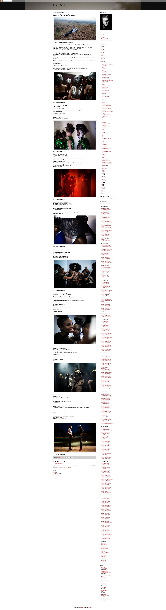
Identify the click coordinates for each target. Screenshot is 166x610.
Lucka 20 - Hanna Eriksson (105, 418)
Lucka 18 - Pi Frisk (104, 415)
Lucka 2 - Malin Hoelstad (105, 500)
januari (103, 180)
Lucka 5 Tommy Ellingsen (106, 138)
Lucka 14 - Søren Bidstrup (105, 374)
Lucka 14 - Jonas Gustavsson (106, 338)
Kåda (103, 117)
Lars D (55, 472)
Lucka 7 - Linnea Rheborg (105, 364)
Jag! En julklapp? (105, 75)
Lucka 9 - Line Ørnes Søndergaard (104, 368)
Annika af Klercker (104, 544)
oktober (103, 167)
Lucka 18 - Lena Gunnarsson (106, 487)
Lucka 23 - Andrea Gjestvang (106, 457)
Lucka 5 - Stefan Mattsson (105, 468)
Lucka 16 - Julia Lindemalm (106, 483)
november (104, 165)
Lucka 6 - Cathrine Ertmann (105, 214)
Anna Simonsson (104, 547)
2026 (102, 44)
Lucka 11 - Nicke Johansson (106, 406)
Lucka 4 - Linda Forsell (105, 502)
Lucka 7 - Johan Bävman (105, 506)
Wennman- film (104, 116)
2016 (102, 60)
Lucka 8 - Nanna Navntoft (105, 291)
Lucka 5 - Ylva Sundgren (105, 326)
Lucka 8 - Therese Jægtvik (105, 217)
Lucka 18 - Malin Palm (105, 450)
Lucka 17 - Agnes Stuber (105, 378)
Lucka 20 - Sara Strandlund (105, 523)
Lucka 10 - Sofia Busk (104, 257)
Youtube (102, 36)
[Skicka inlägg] (65, 457)
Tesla (103, 157)
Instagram (102, 37)
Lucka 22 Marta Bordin (106, 77)
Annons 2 (103, 110)
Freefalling (104, 156)
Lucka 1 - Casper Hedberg (105, 498)
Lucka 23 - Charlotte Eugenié (106, 386)
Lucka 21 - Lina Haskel (105, 384)
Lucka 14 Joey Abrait (105, 96)
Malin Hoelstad (104, 65)
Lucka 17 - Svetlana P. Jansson (106, 230)
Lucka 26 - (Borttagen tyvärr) (106, 531)
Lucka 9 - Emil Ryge (104, 218)
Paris (103, 129)
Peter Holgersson (104, 571)
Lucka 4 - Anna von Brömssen (106, 432)
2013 (102, 184)
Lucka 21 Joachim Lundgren (107, 78)
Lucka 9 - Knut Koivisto (105, 474)
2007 (102, 193)
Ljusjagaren (104, 122)
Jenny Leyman (103, 557)
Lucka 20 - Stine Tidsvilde (105, 309)
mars (103, 177)
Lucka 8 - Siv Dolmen (104, 254)
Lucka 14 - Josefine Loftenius (106, 480)
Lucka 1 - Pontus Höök (105, 392)
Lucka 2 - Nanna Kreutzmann (106, 246)
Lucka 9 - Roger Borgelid (105, 438)
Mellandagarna (104, 68)
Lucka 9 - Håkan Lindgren (105, 403)
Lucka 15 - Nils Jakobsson (105, 517)
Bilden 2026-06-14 (104, 577)
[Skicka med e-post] (67, 457)
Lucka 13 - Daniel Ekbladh (105, 514)
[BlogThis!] (68, 457)
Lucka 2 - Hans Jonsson (105, 322)
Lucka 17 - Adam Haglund (105, 449)
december (104, 62)
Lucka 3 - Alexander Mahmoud (106, 430)
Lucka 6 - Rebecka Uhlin (105, 434)
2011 (102, 187)
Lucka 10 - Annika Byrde (105, 220)
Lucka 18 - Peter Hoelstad (105, 380)
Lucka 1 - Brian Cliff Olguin (105, 245)
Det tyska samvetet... (104, 568)
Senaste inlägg (56, 465)
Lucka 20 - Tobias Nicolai (105, 234)
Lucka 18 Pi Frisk (105, 87)
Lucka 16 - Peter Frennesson (106, 229)
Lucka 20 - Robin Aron (105, 382)
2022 (102, 50)
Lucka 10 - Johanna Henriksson (106, 404)
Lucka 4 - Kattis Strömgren (105, 467)
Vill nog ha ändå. (105, 159)
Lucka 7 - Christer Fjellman (105, 400)
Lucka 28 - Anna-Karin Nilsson (106, 534)
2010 (102, 188)
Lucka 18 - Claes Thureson (105, 344)
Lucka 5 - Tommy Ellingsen (105, 398)
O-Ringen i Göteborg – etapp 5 (106, 572)
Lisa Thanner (103, 553)
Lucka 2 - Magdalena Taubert (106, 464)
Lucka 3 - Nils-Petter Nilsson (106, 395)
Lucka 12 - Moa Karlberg (105, 513)
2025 (102, 46)
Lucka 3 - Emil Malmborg (105, 501)
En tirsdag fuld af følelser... (105, 595)
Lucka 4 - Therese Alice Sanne (106, 249)
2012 (102, 185)
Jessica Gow (103, 559)
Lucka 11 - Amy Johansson (105, 334)
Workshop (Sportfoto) (104, 38)
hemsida (62, 418)
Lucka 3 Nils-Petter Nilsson (106, 151)
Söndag (103, 132)
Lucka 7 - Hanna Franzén (105, 329)
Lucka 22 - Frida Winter (105, 274)
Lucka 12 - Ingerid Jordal (105, 259)
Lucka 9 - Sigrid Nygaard (105, 332)
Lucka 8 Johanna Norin (106, 123)
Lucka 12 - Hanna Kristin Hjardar (106, 222)
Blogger (90, 607)
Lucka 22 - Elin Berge (104, 491)
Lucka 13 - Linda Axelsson (105, 373)
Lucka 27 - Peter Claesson (105, 533)
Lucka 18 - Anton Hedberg (105, 268)
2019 (102, 55)
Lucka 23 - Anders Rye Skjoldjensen (105, 239)
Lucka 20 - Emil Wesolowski (106, 346)
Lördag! (103, 84)
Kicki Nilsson (103, 545)
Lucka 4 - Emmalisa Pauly (105, 286)
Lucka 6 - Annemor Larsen (105, 289)
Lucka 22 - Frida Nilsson (105, 526)
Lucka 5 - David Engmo (105, 213)
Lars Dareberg (61, 4)
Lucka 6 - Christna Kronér (105, 399)
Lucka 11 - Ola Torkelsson (105, 441)
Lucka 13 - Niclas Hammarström (106, 224)
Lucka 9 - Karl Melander (105, 509)
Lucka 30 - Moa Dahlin (105, 537)
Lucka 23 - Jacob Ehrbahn (105, 422)
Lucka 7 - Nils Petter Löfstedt (106, 216)
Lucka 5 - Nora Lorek (104, 362)
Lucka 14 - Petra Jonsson (105, 515)
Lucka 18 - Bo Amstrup (105, 231)
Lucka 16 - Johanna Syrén (105, 412)
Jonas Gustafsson (104, 598)
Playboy (103, 154)
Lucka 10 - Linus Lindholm (105, 369)
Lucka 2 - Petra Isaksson (105, 394)
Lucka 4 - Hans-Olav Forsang (106, 360)
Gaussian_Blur (82, 607)
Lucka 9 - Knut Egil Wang (105, 293)
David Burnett (103, 587)
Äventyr (103, 120)
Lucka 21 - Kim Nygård (105, 235)
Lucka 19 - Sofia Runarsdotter (106, 345)
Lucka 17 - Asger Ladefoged (106, 267)
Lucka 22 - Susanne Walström (106, 456)
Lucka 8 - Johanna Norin (105, 402)
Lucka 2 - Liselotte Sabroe (105, 283)
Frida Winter (103, 549)
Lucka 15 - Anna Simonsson (106, 376)
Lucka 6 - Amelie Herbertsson (106, 505)
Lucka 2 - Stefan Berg (104, 358)
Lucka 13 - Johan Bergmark (106, 444)
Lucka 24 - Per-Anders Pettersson (107, 423)
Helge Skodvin (104, 88)
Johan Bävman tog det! (106, 148)
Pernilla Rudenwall (104, 548)
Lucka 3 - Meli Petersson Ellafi (106, 359)
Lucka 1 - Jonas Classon (105, 208)
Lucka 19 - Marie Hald (105, 381)
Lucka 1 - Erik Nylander (105, 282)
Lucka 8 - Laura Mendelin (105, 472)
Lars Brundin (103, 583)
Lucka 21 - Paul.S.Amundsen (106, 272)
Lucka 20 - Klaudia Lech (105, 271)
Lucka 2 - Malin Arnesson (105, 429)
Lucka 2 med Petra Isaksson (107, 162)
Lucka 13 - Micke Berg (105, 408)
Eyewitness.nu (104, 144)
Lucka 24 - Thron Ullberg (105, 388)
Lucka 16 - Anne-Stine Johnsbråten (105, 266)
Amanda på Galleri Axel (106, 160)
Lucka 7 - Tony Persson (105, 471)
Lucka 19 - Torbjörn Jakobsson (106, 522)
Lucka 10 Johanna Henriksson (107, 111)
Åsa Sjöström (103, 543)
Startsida (75, 465)
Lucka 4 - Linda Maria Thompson (106, 396)
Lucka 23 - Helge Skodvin (105, 350)
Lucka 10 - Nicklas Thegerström (106, 333)
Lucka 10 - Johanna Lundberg (106, 440)
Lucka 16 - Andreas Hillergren (106, 377)
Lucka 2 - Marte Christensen (106, 209)
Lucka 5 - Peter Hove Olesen (106, 287)
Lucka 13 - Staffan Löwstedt (106, 299)
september (104, 168)
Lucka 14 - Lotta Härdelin (105, 445)
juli (102, 171)
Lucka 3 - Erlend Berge (105, 285)
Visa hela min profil (56, 475)
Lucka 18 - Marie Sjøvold (105, 306)
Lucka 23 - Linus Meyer (105, 527)
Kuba (103, 141)
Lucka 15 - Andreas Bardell (105, 446)
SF (102, 119)
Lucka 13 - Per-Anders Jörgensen (107, 479)
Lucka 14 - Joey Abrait (105, 410)
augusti (103, 170)
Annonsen (103, 113)
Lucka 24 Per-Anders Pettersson (105, 72)
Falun (103, 107)
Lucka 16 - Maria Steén (105, 518)
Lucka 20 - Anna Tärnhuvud (106, 453)
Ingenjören (104, 93)
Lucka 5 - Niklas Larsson (105, 433)
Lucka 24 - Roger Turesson (105, 240)
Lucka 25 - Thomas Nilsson (105, 530)
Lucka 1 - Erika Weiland (105, 321)
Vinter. (102, 591)
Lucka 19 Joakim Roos (106, 85)
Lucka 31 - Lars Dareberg (105, 538)
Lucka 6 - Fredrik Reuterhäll (106, 363)
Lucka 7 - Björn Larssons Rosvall (106, 290)
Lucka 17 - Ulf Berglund (105, 484)
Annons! (103, 143)
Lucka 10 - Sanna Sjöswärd (106, 510)
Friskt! (103, 130)
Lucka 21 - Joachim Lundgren (106, 419)
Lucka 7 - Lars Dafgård (105, 436)
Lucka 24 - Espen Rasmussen (106, 316)
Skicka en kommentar (58, 463)
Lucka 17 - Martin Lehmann (105, 305)
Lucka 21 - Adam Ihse (104, 454)
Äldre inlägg (93, 465)
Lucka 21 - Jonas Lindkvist (105, 525)
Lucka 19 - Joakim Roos (105, 416)
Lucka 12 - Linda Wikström (105, 407)
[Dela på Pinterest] (72, 457)
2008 (102, 191)
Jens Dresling (103, 594)
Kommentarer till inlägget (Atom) (65, 467)
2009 (102, 190)
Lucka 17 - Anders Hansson (106, 519)
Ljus (102, 135)
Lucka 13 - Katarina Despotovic (106, 337)
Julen (103, 70)
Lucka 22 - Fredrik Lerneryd (106, 385)
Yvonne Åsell (103, 556)
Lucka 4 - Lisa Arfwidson (105, 212)
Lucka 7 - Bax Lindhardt (105, 253)
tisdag (103, 67)
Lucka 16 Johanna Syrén (106, 91)
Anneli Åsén (103, 551)
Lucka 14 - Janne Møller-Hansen (106, 262)
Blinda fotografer (105, 153)
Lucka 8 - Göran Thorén (105, 330)
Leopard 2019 (103, 584)
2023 (102, 49)
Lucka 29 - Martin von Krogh (106, 535)
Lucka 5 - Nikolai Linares (105, 250)
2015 (102, 61)
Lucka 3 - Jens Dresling (105, 210)
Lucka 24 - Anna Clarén (105, 529)
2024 (102, 47)
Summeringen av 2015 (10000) (107, 64)
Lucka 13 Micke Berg (105, 104)
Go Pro (103, 101)
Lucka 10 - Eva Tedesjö (105, 294)
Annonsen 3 (104, 102)
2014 (102, 182)
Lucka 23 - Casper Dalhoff (105, 315)
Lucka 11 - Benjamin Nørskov (106, 221)
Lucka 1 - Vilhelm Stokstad (105, 428)
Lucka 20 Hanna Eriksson (106, 82)
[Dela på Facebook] (70, 457)
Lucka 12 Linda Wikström (106, 105)
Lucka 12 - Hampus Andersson (106, 372)
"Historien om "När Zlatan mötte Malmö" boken (107, 81)
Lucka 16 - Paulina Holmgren (106, 448)
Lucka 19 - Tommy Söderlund (106, 308)
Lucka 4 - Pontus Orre (104, 325)
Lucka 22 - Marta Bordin (105, 420)
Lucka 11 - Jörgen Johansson (106, 476)
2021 (102, 52)
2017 (102, 58)
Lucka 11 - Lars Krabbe (105, 295)
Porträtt (103, 99)
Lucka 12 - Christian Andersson (106, 336)
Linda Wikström (103, 561)
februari (103, 179)
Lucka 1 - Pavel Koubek (105, 463)
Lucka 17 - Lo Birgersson (105, 342)
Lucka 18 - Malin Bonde (105, 521)
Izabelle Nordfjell (104, 555)
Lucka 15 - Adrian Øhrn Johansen (107, 302)
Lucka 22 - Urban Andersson (106, 349)
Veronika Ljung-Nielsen (105, 552)
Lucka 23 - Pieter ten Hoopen (106, 492)
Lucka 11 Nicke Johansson (106, 108)
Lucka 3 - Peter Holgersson (105, 466)
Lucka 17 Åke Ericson (105, 90)
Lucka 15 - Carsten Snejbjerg (106, 411)
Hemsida (102, 34)
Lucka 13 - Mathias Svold (105, 261)
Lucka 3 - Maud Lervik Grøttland (106, 324)
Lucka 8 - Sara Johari (104, 437)
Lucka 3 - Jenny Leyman (105, 248)
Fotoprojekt (104, 125)
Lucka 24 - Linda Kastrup (105, 458)
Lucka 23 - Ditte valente (105, 275)
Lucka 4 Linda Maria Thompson (105, 146)
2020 (102, 53)
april (103, 176)
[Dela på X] (69, 457)
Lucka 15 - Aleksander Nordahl (106, 227)
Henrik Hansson (104, 590)
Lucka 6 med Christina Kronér (107, 133)
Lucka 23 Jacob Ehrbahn (106, 74)
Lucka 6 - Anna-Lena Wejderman (106, 470)
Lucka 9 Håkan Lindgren (106, 114)
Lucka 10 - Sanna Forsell (105, 475)
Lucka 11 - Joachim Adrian (105, 258)
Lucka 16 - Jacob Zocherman (106, 341)
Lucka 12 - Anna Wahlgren (105, 442)
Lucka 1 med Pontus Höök (106, 163)
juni (102, 173)
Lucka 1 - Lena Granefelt (105, 356)
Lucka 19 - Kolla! (104, 270)
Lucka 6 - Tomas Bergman (105, 328)
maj (102, 174)
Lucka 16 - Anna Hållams (105, 304)
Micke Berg (103, 567)
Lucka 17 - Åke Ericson (105, 414)
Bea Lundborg (103, 560)
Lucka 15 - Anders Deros (105, 263)
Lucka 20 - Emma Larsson (105, 488)
